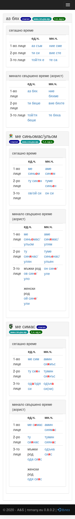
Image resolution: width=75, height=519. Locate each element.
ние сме (55, 45)
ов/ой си (34, 192)
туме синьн (50, 183)
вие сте (55, 52)
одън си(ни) (49, 386)
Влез (65, 509)
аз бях (33, 90)
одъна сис (50, 451)
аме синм (50, 171)
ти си (36, 52)
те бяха (55, 114)
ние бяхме (53, 93)
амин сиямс (50, 427)
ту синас (33, 439)
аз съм (37, 45)
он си (49, 192)
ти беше (34, 102)
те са (53, 59)
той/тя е (38, 59)
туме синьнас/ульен (52, 256)
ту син (34, 370)
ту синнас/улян (31, 256)
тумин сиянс (50, 439)
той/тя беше (32, 117)
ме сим (33, 358)
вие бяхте (56, 102)
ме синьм (34, 171)
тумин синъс (49, 373)
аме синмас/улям (51, 238)
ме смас (35, 424)
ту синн (35, 180)
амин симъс (50, 361)
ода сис (35, 458)
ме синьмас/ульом (32, 238)
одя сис (35, 478)
